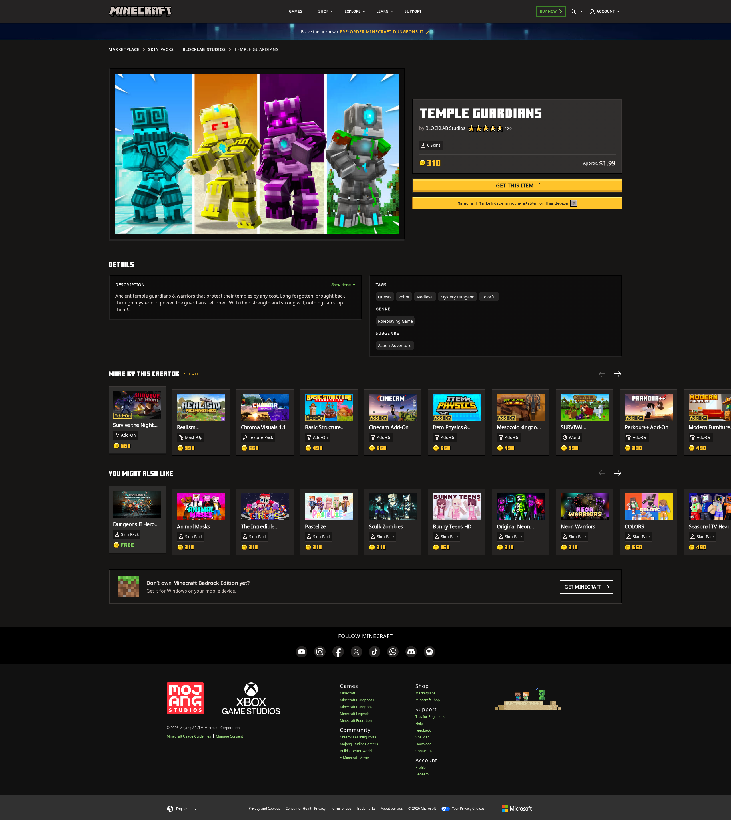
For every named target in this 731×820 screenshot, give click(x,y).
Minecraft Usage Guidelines (189, 736)
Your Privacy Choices (468, 808)
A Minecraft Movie (354, 757)
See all (191, 374)
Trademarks (366, 808)
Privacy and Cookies (264, 808)
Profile (420, 767)
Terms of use (341, 808)
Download (423, 744)
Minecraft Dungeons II (357, 700)
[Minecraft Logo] (140, 11)
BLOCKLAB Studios (204, 49)
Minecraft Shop (427, 700)
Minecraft (347, 693)
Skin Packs (161, 49)
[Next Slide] (617, 373)
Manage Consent (229, 736)
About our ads (392, 808)
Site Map (422, 737)
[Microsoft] (517, 808)
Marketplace (124, 49)
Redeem (422, 774)
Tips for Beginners (430, 716)
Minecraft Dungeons (356, 706)
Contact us (423, 750)
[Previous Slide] (602, 373)
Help (419, 723)
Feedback (423, 730)
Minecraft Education (356, 720)
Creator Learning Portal (358, 737)
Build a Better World (356, 750)
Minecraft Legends (354, 713)
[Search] (578, 11)
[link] (301, 651)
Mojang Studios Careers (359, 744)
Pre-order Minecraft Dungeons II (381, 31)
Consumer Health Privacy (306, 808)
